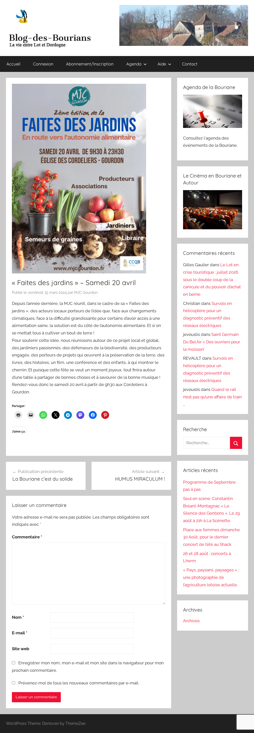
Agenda (133, 63)
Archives (191, 620)
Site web (20, 648)
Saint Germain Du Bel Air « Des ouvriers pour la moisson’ (211, 342)
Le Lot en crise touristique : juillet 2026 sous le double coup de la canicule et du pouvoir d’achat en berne (212, 279)
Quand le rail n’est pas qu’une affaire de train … (212, 397)
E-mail (19, 632)
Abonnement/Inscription (90, 63)
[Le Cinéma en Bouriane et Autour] (212, 227)
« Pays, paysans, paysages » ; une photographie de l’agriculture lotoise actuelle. (211, 577)
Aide (162, 63)
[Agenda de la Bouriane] (212, 126)
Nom (18, 617)
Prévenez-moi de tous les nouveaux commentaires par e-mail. (78, 682)
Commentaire (27, 536)
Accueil (13, 63)
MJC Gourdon (86, 292)
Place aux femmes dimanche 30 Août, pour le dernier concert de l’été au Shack (211, 537)
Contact (189, 63)
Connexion (43, 63)
